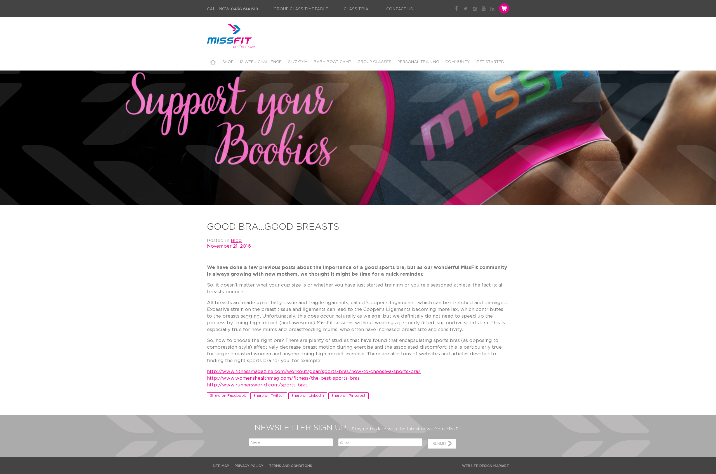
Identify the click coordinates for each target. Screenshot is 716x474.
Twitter (465, 8)
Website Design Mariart (485, 466)
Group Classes (374, 62)
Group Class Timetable (301, 9)
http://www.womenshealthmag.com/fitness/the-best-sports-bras (283, 378)
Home (213, 62)
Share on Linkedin (307, 396)
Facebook (456, 8)
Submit (439, 444)
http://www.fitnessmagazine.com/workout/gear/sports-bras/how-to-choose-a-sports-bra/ (314, 371)
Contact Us (399, 9)
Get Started (490, 62)
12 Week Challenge (261, 62)
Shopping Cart (503, 8)
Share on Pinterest (348, 396)
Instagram (474, 8)
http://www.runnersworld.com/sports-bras (257, 385)
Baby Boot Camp (332, 62)
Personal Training (418, 62)
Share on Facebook (228, 396)
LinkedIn (492, 8)
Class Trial (357, 9)
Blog (236, 240)
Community (457, 62)
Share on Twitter (268, 396)
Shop (228, 62)
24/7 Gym (298, 62)
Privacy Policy (249, 466)
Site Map (221, 466)
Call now (232, 9)
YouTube (483, 8)
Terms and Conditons (290, 466)
